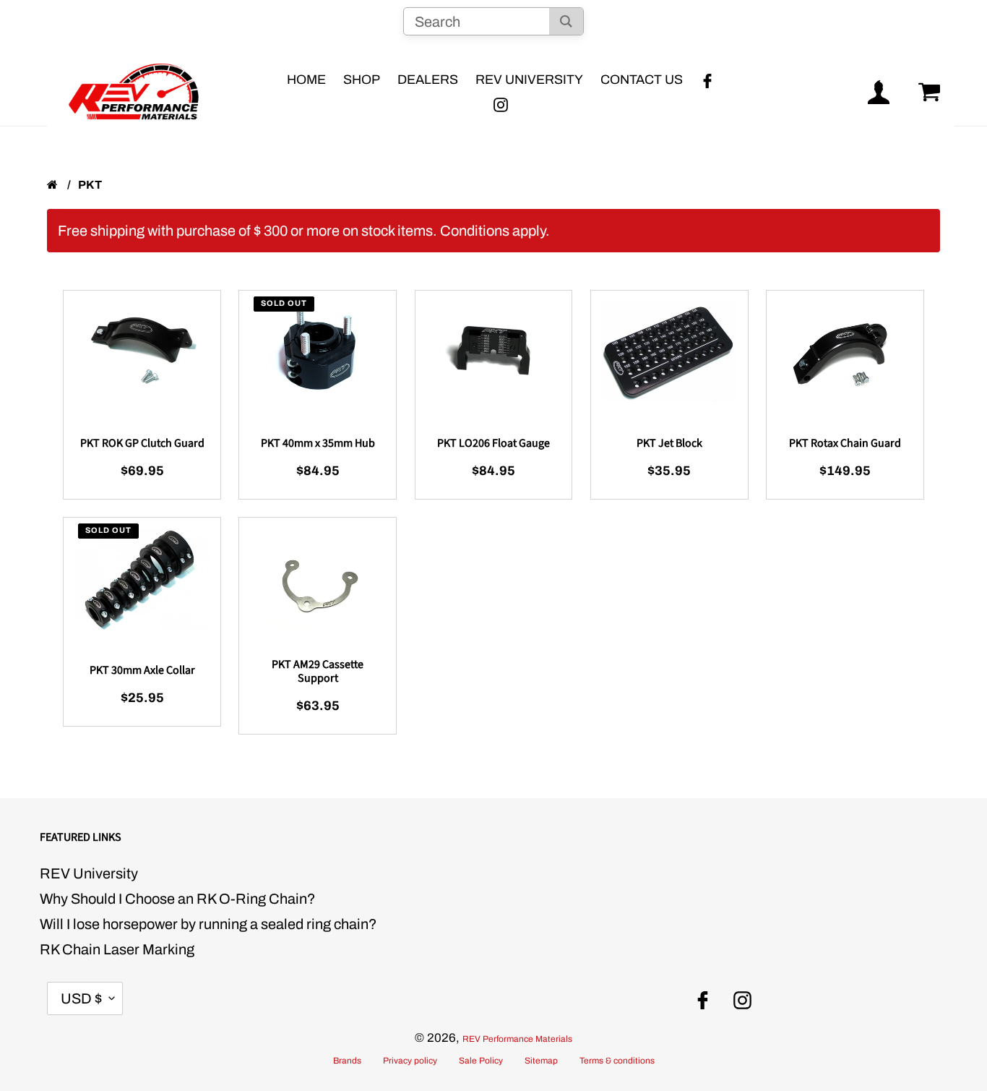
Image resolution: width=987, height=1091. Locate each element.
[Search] (566, 21)
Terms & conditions (617, 1061)
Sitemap (541, 1061)
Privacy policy (410, 1061)
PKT (90, 185)
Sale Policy (481, 1061)
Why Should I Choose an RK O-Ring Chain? (178, 899)
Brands (347, 1061)
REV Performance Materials (517, 1039)
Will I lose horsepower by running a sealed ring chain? (208, 924)
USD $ (81, 998)
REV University (89, 873)
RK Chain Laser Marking (117, 949)
